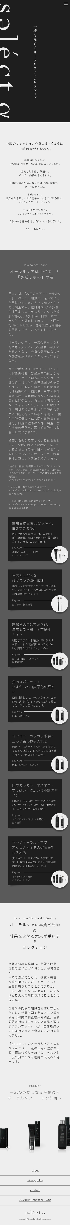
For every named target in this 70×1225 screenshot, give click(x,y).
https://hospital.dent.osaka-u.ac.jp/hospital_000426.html (34, 492)
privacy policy (35, 1180)
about (35, 1171)
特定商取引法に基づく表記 (35, 1200)
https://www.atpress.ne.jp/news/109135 (32, 480)
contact (35, 1190)
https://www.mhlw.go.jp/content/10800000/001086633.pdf (34, 506)
